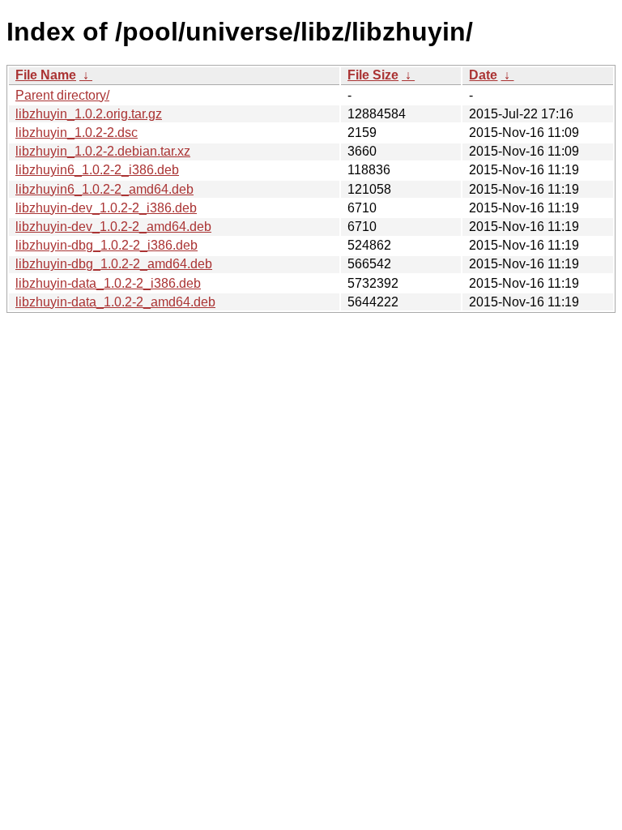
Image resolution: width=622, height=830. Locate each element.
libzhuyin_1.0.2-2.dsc (76, 132)
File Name (45, 75)
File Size (372, 75)
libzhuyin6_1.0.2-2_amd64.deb (104, 189)
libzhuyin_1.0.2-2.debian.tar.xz (102, 151)
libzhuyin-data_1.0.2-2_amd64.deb (115, 302)
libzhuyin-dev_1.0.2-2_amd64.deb (113, 226)
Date (483, 75)
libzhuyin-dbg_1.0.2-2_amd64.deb (113, 264)
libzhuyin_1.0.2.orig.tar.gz (88, 114)
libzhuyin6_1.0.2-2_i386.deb (97, 170)
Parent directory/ (62, 95)
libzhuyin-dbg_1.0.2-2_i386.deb (106, 245)
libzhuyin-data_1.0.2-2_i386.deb (108, 283)
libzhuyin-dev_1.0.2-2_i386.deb (106, 208)
